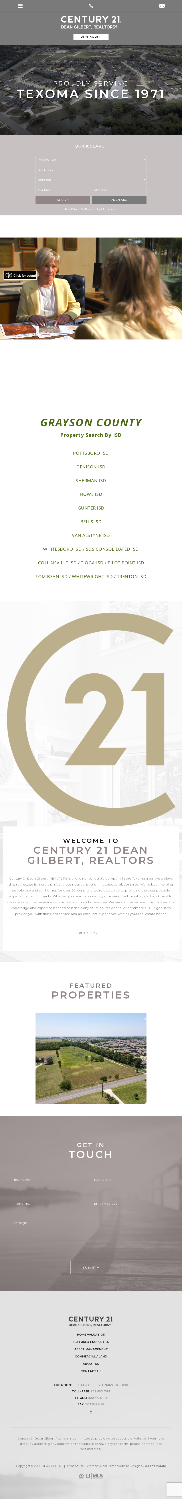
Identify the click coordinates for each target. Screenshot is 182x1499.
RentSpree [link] (91, 37)
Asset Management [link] (91, 1349)
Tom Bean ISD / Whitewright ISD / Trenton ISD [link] (91, 576)
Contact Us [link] (91, 1371)
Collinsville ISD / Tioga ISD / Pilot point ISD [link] (91, 563)
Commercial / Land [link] (91, 1356)
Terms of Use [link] (74, 1466)
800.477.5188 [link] (97, 1397)
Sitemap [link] (92, 1466)
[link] (91, 6)
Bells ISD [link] (91, 522)
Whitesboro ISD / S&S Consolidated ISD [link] (91, 549)
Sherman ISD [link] (91, 480)
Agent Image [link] (155, 1466)
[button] (91, 170)
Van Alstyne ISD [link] (91, 535)
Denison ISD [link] (91, 467)
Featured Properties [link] (91, 1341)
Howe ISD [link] (91, 494)
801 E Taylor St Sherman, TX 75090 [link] (100, 1385)
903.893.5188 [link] (100, 1391)
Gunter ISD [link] (91, 508)
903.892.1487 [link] (95, 1404)
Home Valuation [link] (91, 1334)
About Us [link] (91, 1363)
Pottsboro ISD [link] (91, 453)
